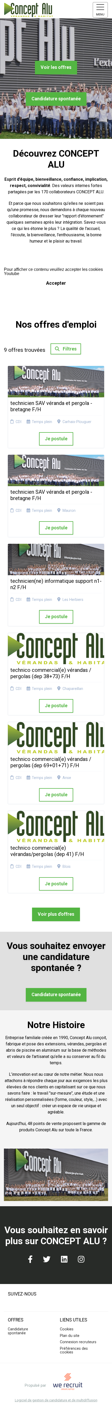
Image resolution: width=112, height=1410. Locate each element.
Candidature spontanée (56, 98)
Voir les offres (56, 67)
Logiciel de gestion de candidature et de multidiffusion (56, 1400)
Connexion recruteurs (78, 1342)
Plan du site (69, 1336)
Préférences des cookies (74, 1350)
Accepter (56, 283)
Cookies (66, 1329)
